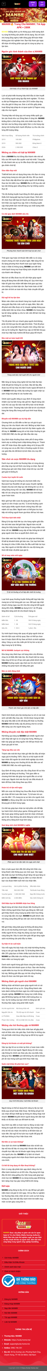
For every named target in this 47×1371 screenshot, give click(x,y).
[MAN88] (17, 4)
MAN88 (6, 1233)
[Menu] (4, 4)
